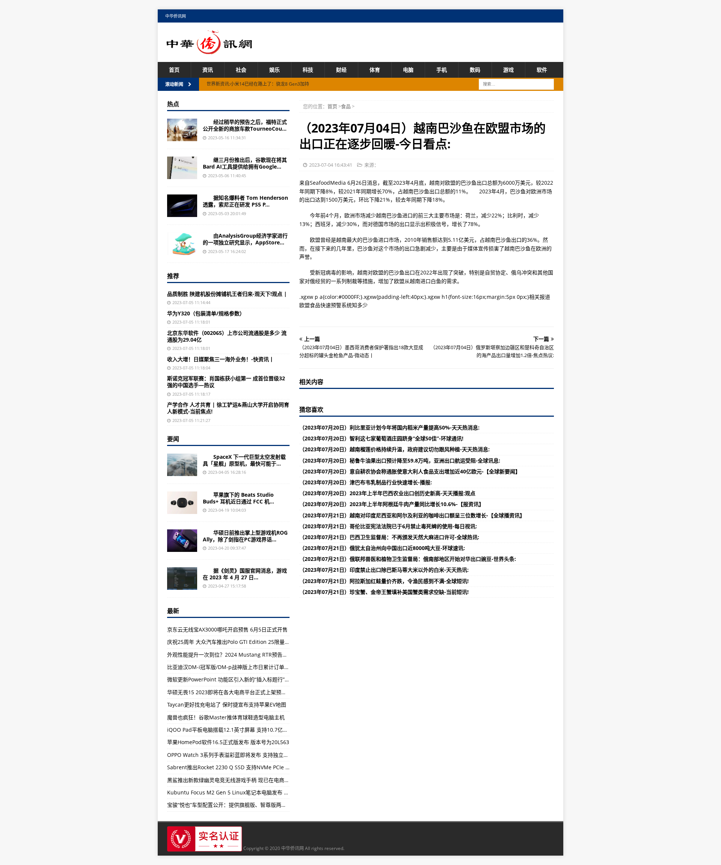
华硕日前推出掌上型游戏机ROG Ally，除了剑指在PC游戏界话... (245, 536)
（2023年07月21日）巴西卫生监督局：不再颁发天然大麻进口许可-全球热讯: (389, 537)
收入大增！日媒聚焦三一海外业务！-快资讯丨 (220, 359)
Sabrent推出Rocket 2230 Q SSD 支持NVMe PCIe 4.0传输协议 (240, 767)
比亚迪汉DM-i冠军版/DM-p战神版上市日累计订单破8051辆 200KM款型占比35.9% (264, 667)
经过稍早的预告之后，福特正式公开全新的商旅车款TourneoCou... (245, 125)
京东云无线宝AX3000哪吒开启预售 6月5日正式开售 (227, 629)
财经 (341, 69)
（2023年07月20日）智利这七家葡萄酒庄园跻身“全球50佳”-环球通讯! (381, 438)
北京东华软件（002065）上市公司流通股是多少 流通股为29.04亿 (227, 336)
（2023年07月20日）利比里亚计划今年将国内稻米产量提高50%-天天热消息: (389, 427)
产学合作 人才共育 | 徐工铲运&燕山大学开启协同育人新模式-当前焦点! (228, 408)
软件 (542, 69)
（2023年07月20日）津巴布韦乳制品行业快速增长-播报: (365, 482)
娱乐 (274, 69)
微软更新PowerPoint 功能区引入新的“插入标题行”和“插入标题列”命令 (248, 679)
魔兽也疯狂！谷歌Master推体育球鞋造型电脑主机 (226, 717)
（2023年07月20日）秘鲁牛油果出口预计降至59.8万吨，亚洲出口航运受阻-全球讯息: (399, 460)
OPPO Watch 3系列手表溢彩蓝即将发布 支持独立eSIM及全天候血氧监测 (252, 754)
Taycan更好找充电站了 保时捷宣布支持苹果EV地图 (226, 704)
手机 (441, 69)
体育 (375, 69)
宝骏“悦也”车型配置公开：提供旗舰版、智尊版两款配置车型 (237, 804)
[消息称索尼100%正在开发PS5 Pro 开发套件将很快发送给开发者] (182, 205)
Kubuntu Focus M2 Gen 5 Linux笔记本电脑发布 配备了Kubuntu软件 (249, 792)
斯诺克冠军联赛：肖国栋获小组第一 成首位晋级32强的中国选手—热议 (226, 382)
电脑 (408, 69)
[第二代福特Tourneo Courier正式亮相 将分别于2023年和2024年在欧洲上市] (182, 130)
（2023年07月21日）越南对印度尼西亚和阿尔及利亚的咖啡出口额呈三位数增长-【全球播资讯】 (412, 515)
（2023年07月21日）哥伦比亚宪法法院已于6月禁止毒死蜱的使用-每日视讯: (388, 526)
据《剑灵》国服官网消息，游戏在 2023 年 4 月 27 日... (245, 574)
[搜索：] (516, 83)
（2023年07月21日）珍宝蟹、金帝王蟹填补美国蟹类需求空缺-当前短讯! (384, 591)
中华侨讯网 (175, 16)
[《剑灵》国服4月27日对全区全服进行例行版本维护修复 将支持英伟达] (182, 578)
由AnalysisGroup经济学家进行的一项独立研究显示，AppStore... (245, 239)
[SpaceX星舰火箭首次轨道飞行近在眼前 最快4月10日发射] (182, 465)
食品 (346, 106)
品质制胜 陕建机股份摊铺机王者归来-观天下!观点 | (227, 293)
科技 (308, 69)
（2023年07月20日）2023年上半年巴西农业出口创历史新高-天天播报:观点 (387, 493)
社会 (241, 69)
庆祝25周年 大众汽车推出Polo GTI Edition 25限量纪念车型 (236, 641)
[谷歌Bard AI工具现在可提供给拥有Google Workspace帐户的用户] (182, 168)
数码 (475, 69)
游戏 (508, 69)
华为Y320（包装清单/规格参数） (206, 313)
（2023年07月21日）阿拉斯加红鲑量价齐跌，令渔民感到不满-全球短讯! (384, 581)
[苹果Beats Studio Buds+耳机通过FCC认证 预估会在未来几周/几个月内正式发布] (182, 502)
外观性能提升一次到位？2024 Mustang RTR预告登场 (230, 654)
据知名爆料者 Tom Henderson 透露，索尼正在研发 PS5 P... (245, 201)
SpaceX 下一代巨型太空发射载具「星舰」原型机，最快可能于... (244, 460)
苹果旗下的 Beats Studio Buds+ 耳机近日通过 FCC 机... (238, 498)
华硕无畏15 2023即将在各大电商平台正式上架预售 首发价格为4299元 (249, 692)
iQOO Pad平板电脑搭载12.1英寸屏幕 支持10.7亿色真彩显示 (238, 729)
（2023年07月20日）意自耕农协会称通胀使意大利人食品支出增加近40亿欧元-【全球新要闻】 (409, 471)
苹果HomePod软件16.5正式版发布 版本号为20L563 (228, 742)
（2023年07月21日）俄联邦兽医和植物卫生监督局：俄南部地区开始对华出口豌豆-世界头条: (407, 558)
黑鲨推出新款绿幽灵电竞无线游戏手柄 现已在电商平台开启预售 (241, 780)
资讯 (207, 69)
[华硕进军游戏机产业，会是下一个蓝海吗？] (182, 540)
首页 (174, 69)
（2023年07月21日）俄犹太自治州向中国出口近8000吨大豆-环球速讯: (382, 548)
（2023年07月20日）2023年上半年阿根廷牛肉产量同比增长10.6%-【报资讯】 (391, 504)
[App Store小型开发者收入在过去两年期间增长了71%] (182, 243)
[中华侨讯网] (209, 50)
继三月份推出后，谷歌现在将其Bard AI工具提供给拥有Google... (245, 163)
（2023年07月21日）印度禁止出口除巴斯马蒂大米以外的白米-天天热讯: (384, 569)
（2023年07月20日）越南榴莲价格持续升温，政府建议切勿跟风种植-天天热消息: (394, 449)
